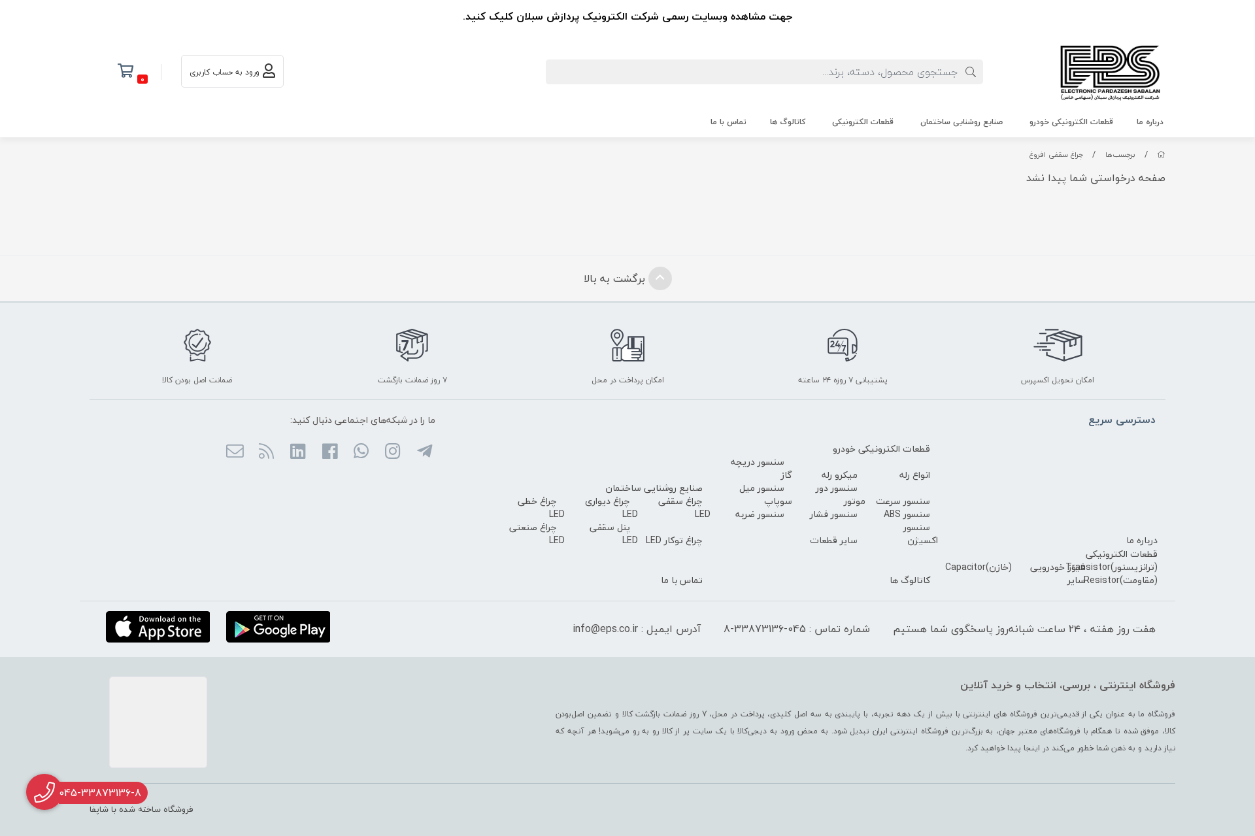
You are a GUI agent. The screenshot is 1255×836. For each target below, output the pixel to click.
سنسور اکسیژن (920, 533)
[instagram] (392, 452)
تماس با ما (728, 122)
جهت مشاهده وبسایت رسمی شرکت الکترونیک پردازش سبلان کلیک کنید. (627, 16)
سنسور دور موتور (840, 494)
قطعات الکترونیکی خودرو (1071, 122)
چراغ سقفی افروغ (1056, 154)
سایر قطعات (834, 540)
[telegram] (424, 452)
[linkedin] (298, 452)
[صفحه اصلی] (1161, 154)
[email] (234, 452)
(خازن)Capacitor (978, 567)
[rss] (266, 452)
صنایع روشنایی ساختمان (961, 122)
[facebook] (329, 452)
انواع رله (914, 475)
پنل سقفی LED (614, 533)
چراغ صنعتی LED (537, 533)
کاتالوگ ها (787, 122)
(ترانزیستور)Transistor (1111, 567)
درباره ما (1150, 122)
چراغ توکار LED (674, 540)
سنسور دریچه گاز (761, 468)
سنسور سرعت (903, 501)
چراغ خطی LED (541, 507)
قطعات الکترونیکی (863, 122)
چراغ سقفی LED (684, 507)
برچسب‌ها (1120, 154)
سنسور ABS (907, 514)
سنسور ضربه (759, 514)
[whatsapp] (361, 452)
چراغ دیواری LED (611, 507)
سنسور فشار (834, 514)
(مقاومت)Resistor (1121, 580)
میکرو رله (840, 475)
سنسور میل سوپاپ (765, 494)
